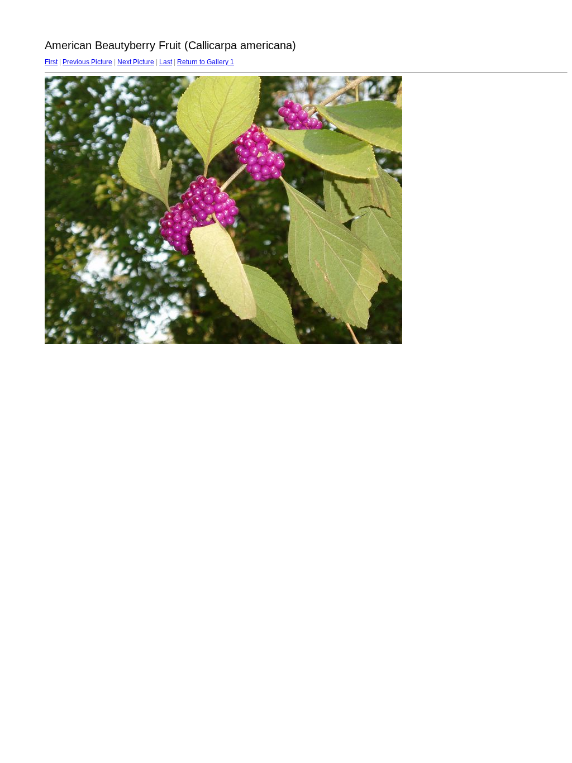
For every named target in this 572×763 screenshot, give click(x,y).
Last (165, 62)
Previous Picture (87, 62)
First (51, 62)
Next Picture (135, 62)
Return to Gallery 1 (205, 62)
